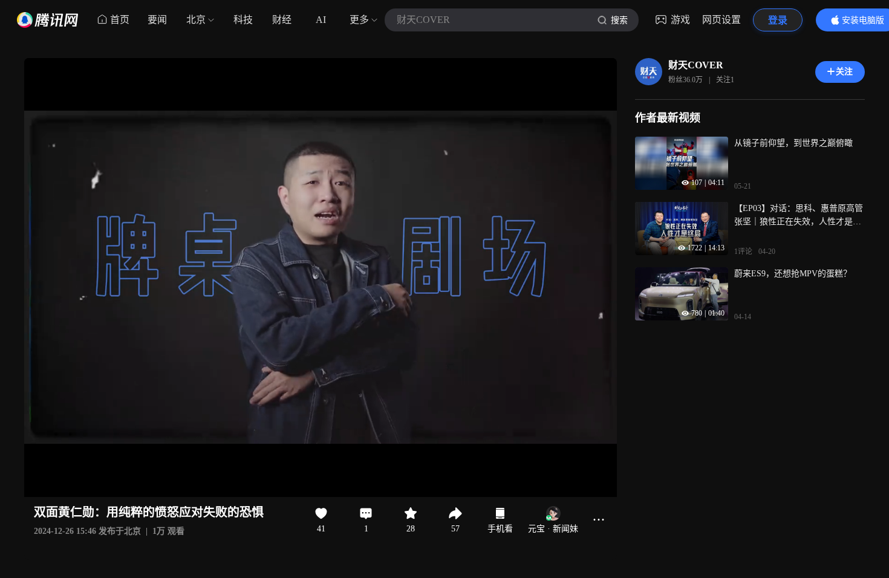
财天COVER (695, 65)
